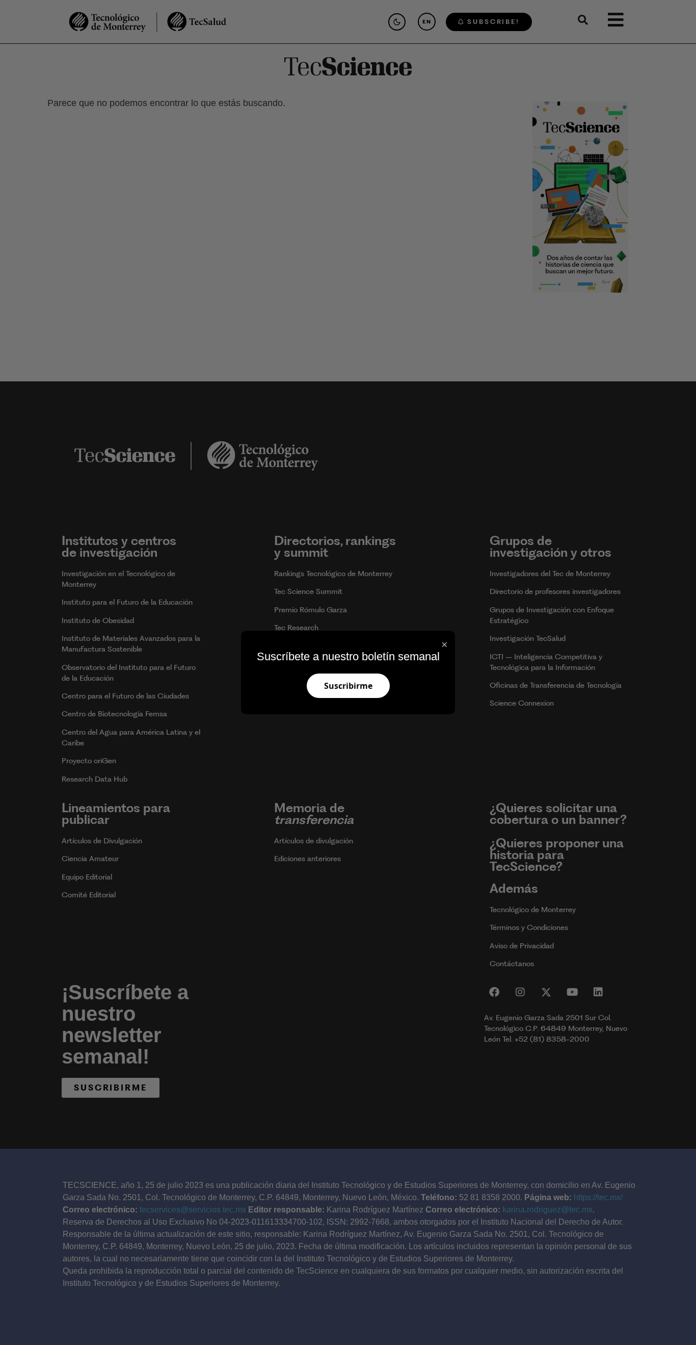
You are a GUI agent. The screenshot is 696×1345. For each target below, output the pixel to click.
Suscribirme (348, 685)
